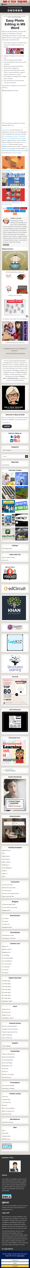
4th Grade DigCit (6, 992)
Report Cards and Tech (8, 896)
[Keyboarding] (8, 520)
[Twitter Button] (9, 10)
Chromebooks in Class (8, 935)
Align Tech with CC (7, 949)
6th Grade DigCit (6, 998)
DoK (3, 853)
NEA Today (6, 148)
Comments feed (6, 1136)
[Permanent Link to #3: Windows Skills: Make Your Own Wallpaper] (15, 307)
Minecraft (4, 1105)
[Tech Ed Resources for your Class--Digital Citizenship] (8, 506)
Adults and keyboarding (8, 1057)
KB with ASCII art (6, 1077)
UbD (3, 876)
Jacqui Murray (6, 130)
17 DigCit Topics (6, 980)
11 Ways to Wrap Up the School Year (15, 342)
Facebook (17, 208)
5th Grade (8, 16)
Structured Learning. (16, 152)
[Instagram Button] (19, 10)
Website (6, 244)
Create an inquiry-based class (10, 1032)
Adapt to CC (5, 946)
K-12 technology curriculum (10, 136)
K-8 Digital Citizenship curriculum (17, 138)
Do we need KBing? (7, 1063)
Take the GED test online (8, 557)
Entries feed (5, 1133)
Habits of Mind (6, 862)
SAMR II (4, 873)
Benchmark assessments (9, 887)
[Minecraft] (21, 493)
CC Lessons (5, 918)
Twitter (10, 208)
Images (19, 16)
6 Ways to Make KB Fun (8, 1054)
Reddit (7, 211)
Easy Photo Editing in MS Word (15, 24)
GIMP (12, 125)
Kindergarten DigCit (7, 1001)
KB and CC (5, 1071)
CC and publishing (7, 961)
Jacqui (19, 218)
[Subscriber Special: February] (21, 479)
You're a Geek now (7, 1037)
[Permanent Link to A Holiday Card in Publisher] (15, 284)
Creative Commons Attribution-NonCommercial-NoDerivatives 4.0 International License (15, 1207)
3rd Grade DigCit (6, 989)
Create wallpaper (6, 1046)
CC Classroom (6, 966)
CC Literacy (5, 921)
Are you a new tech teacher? (9, 1026)
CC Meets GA (5, 924)
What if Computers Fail (8, 1111)
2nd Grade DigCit (6, 986)
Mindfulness (5, 865)
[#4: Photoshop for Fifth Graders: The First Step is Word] (13, 168)
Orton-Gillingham (6, 868)
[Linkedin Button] (16, 10)
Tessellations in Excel (7, 1018)
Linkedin (23, 211)
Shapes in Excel (6, 1015)
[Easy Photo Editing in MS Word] (13, 185)
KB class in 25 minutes (8, 1074)
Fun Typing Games (7, 548)
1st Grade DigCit (6, 983)
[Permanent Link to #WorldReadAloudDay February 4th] (15, 260)
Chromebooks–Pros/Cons (9, 938)
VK (12, 211)
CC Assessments (6, 890)
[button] (11, 725)
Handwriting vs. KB (7, 1065)
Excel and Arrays (6, 1012)
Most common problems (8, 1108)
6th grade (14, 16)
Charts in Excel (6, 1009)
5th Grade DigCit (6, 995)
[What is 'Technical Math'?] (21, 534)
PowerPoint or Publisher (8, 1088)
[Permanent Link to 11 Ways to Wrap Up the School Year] (15, 331)
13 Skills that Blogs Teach (8, 904)
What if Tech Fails (6, 1114)
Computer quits (6, 1099)
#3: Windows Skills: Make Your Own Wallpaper (15, 319)
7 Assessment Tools (7, 884)
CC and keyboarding (7, 958)
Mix (15, 213)
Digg (17, 211)
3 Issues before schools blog (9, 907)
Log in (3, 1130)
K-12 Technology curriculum (17, 370)
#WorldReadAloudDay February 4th (15, 272)
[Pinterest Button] (14, 10)
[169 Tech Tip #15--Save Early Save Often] (21, 506)
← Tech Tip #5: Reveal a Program (15, 353)
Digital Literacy (6, 850)
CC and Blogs (5, 955)
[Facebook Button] (11, 10)
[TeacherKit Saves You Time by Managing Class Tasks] (8, 534)
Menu (5, 4)
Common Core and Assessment (10, 893)
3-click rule (5, 1096)
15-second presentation (8, 1085)
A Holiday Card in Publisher (15, 295)
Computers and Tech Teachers (10, 1029)
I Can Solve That (6, 1102)
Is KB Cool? (5, 1068)
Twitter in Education (7, 1035)
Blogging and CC (6, 910)
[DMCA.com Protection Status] (7, 1148)
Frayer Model (5, 859)
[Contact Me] (21, 520)
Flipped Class (5, 856)
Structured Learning (7, 1122)
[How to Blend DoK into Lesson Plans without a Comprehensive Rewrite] (8, 479)
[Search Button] (21, 10)
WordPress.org (6, 1139)
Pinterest (24, 208)
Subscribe (7, 426)
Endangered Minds (7, 927)
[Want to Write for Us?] (8, 493)
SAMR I (4, 870)
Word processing (16, 17)
